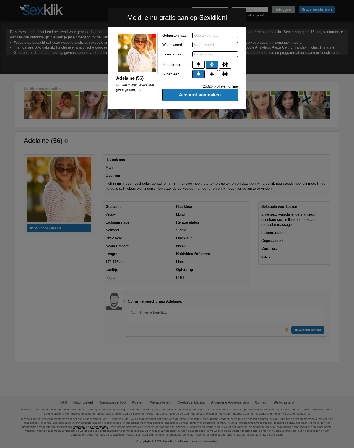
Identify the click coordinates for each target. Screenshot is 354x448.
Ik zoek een (171, 65)
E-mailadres (171, 54)
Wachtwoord (172, 45)
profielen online (220, 86)
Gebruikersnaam (175, 35)
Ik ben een (170, 74)
